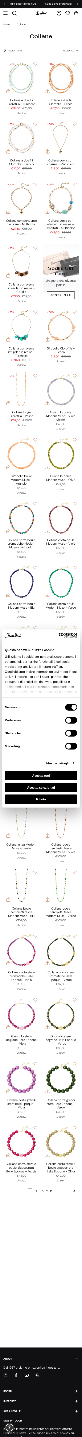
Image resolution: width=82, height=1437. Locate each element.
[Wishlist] (67, 13)
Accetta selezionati (41, 787)
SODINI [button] (7, 1391)
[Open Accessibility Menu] (9, 1427)
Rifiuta (41, 799)
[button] (5, 13)
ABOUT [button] (7, 1358)
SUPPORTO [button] (9, 1401)
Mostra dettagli (57, 763)
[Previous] (5, 4)
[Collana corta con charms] (61, 138)
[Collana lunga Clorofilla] (21, 390)
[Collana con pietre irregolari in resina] (21, 262)
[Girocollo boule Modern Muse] (61, 390)
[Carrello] (76, 13)
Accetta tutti (41, 775)
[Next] (77, 4)
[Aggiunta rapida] (8, 91)
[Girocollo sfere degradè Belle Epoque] (21, 1014)
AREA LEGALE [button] (12, 1411)
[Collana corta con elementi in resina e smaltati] (61, 198)
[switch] (71, 720)
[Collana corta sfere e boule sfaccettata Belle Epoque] (21, 1142)
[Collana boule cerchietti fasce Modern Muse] (61, 822)
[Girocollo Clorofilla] (61, 326)
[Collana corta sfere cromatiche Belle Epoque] (21, 950)
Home (6, 24)
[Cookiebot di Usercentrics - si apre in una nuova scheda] (59, 635)
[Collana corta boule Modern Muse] (61, 518)
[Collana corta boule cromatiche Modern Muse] (21, 518)
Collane (21, 24)
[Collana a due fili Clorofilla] (21, 78)
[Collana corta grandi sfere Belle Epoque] (21, 1078)
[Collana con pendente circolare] (21, 198)
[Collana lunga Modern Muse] (21, 822)
